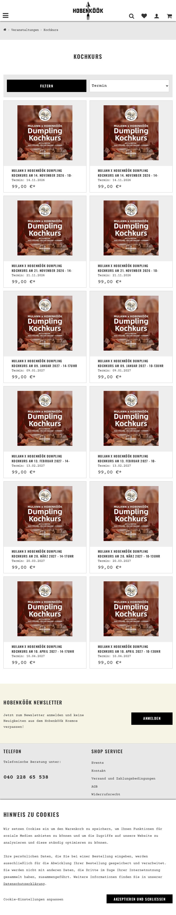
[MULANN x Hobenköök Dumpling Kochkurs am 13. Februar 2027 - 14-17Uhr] (44, 419)
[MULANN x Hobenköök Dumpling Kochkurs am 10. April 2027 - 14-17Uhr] (44, 609)
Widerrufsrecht (105, 794)
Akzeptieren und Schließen (139, 898)
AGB (94, 787)
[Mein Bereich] (156, 16)
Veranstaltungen (25, 30)
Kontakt (98, 771)
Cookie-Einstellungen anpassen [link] (33, 899)
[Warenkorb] (169, 16)
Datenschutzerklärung (24, 884)
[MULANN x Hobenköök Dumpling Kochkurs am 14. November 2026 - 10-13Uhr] (44, 133)
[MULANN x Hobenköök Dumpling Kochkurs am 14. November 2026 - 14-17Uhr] (131, 133)
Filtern (46, 85)
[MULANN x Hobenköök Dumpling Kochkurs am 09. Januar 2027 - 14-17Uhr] (44, 324)
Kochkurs (51, 30)
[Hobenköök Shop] (88, 10)
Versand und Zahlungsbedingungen (123, 779)
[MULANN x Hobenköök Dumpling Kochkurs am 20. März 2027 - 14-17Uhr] (44, 514)
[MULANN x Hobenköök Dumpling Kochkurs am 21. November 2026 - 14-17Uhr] (44, 228)
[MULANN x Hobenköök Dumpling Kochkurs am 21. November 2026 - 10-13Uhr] (131, 228)
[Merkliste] (144, 16)
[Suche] (131, 16)
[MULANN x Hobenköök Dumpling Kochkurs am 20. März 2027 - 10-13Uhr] (131, 514)
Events (97, 763)
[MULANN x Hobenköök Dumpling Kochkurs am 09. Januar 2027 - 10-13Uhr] (131, 324)
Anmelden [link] (152, 718)
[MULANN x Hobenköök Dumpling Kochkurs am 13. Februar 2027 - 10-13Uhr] (131, 419)
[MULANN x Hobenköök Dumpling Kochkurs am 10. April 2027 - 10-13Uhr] (131, 609)
